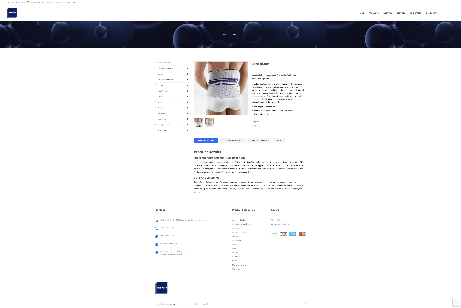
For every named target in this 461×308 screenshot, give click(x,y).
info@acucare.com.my (37, 2)
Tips (279, 140)
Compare (255, 121)
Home (225, 34)
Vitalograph (162, 130)
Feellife (160, 85)
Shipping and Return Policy (281, 224)
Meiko (160, 97)
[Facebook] (259, 125)
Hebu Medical (163, 91)
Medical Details (259, 140)
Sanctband (162, 119)
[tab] (207, 140)
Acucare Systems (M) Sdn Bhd (181, 304)
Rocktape (161, 113)
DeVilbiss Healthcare (165, 80)
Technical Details (233, 140)
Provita (160, 108)
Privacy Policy (276, 220)
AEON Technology (164, 63)
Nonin (160, 102)
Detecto (161, 74)
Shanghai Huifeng (164, 125)
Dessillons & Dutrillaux (166, 68)
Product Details (206, 140)
